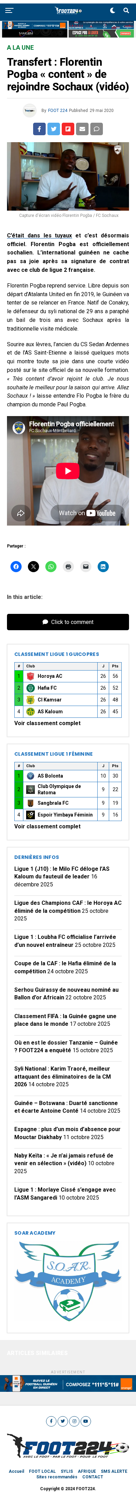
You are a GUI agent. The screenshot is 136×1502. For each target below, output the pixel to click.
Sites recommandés (56, 1477)
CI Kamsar (50, 700)
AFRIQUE (87, 1471)
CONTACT (92, 1477)
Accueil (16, 1471)
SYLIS (67, 1471)
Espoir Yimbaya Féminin (65, 815)
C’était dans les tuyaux (39, 235)
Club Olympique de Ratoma (59, 789)
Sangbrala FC (53, 803)
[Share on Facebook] (39, 129)
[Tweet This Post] (53, 129)
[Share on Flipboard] (68, 129)
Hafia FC (47, 688)
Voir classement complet (47, 723)
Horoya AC (50, 676)
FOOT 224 (57, 110)
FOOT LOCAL (42, 1471)
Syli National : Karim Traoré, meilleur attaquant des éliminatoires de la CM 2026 (62, 1076)
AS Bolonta (50, 776)
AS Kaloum (50, 711)
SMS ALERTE (114, 1471)
